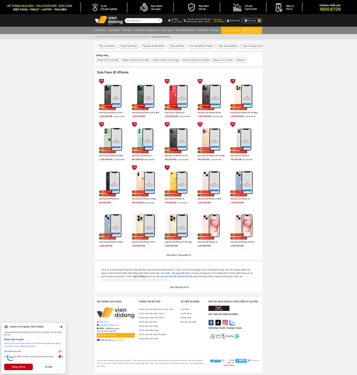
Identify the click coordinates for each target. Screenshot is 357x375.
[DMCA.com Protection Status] (240, 363)
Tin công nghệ (234, 30)
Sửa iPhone (100, 30)
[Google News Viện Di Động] (253, 363)
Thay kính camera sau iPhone (255, 46)
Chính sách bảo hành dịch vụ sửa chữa (156, 309)
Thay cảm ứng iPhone (228, 46)
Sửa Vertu (127, 30)
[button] (61, 326)
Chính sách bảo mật (148, 322)
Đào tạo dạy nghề (188, 322)
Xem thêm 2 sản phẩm (177, 255)
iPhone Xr (241, 60)
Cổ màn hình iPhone (128, 46)
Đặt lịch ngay (253, 30)
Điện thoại (203, 30)
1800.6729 (199, 19)
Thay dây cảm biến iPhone (153, 46)
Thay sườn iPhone (106, 46)
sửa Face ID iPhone (174, 276)
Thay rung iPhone (177, 46)
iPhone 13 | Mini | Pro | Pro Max (166, 60)
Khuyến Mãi (186, 317)
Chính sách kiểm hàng (149, 330)
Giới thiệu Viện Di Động (219, 20)
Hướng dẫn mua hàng (148, 338)
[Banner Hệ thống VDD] (178, 7)
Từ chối (48, 367)
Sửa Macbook (152, 30)
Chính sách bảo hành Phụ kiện (152, 334)
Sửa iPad (139, 30)
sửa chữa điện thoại (115, 37)
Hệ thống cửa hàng (108, 335)
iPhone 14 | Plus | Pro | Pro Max (196, 60)
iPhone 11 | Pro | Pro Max (108, 60)
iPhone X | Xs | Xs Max (223, 60)
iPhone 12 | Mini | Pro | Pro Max (136, 60)
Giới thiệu (185, 309)
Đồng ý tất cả (18, 367)
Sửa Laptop (167, 30)
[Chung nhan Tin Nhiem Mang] (227, 363)
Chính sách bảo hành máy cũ (152, 313)
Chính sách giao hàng (148, 326)
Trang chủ (99, 37)
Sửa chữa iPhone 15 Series (201, 46)
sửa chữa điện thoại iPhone (138, 37)
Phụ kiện (215, 30)
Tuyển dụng (186, 313)
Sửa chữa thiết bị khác (185, 30)
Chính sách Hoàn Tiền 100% (151, 317)
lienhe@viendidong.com (109, 325)
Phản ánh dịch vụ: (112, 340)
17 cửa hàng (176, 22)
